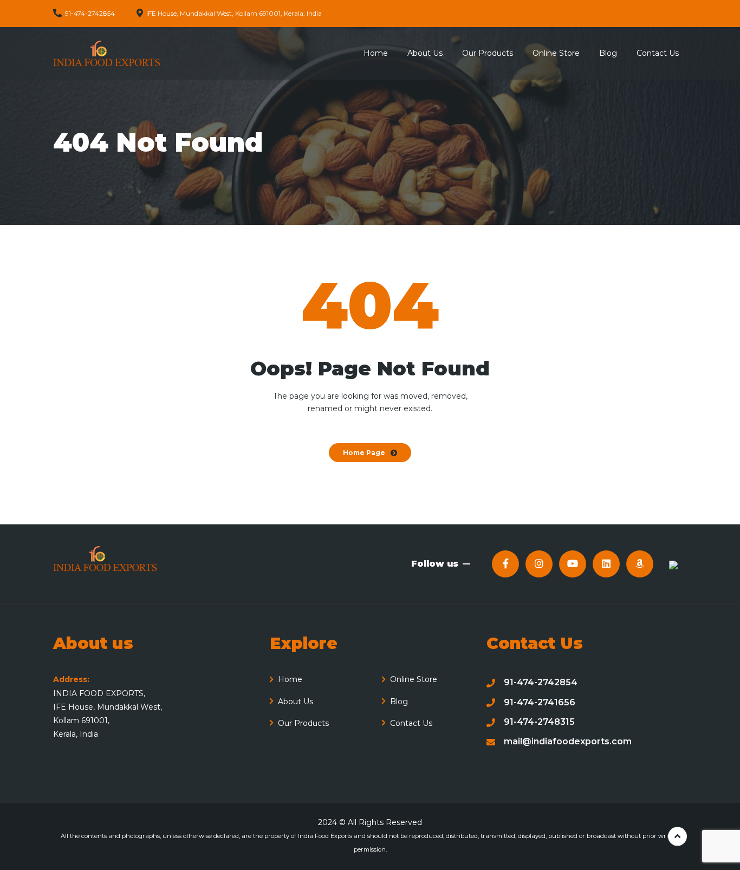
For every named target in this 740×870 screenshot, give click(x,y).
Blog (399, 701)
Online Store (413, 679)
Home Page (364, 453)
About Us (295, 701)
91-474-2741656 (539, 702)
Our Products (303, 723)
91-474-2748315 (539, 722)
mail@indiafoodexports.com (568, 741)
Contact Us (411, 723)
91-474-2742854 (540, 682)
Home (290, 679)
